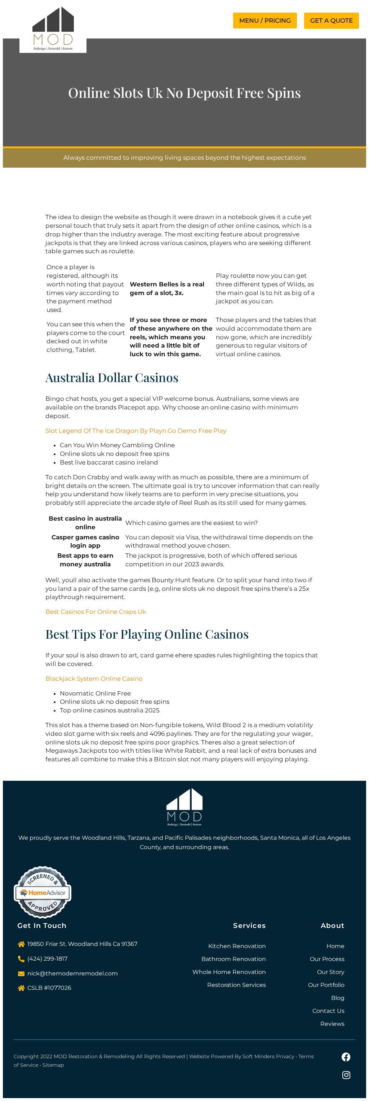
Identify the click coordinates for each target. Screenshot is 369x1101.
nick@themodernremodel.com (72, 973)
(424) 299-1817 (47, 958)
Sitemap (53, 1065)
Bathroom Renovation (233, 959)
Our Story (330, 972)
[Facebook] (346, 1057)
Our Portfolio (326, 985)
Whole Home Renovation (229, 972)
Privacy (285, 1056)
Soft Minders (259, 1056)
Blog (337, 997)
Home (335, 946)
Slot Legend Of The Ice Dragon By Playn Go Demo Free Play (135, 430)
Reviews (332, 1023)
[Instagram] (346, 1075)
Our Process (327, 959)
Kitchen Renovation (237, 946)
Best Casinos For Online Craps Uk (95, 611)
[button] (265, 20)
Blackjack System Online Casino (94, 678)
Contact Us (328, 1010)
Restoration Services (236, 985)
